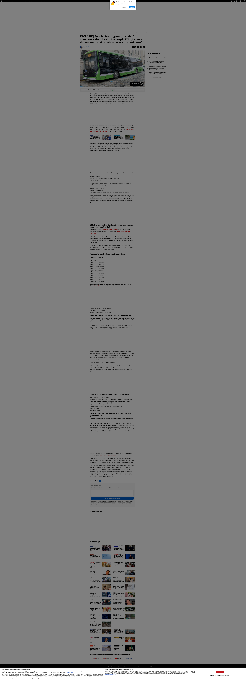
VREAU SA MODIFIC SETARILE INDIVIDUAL (219, 675)
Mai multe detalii (70, 672)
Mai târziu (124, 7)
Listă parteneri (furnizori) (110, 674)
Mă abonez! (131, 7)
